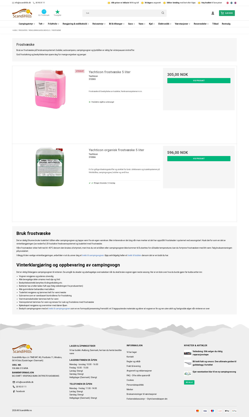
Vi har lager (132, 352)
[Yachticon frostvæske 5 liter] (50, 104)
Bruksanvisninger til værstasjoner (142, 394)
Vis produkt (199, 81)
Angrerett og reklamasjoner (139, 371)
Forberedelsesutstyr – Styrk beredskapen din (147, 399)
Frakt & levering (134, 366)
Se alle (189, 382)
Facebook (20, 391)
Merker (130, 389)
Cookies (130, 380)
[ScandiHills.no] (22, 13)
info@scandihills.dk (23, 3)
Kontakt (130, 357)
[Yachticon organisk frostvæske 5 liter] (50, 182)
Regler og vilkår (133, 361)
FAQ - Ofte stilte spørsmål (138, 375)
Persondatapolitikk (135, 385)
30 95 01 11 (40, 3)
